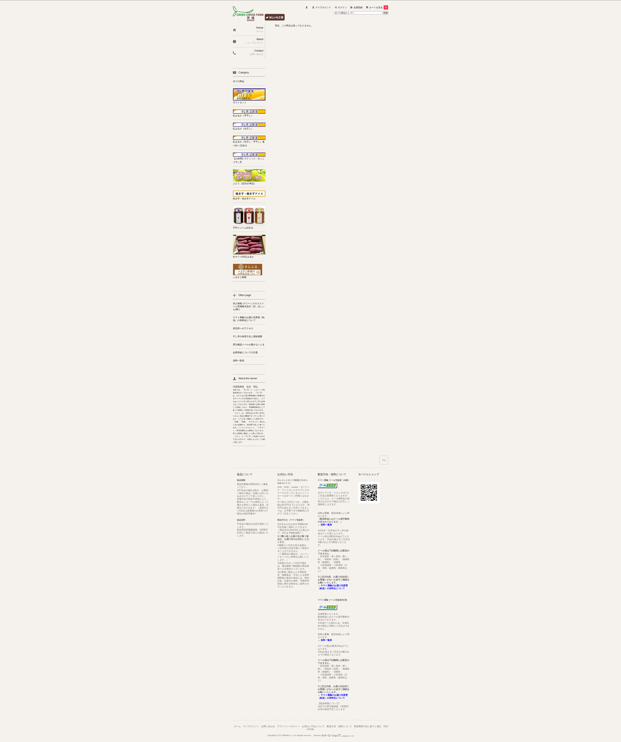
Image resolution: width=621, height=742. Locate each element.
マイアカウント (323, 7)
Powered (317, 735)
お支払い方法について (313, 726)
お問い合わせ (268, 726)
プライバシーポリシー (288, 726)
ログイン (342, 7)
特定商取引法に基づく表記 (367, 726)
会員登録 (358, 7)
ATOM (310, 729)
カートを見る (378, 7)
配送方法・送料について (339, 726)
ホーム (237, 726)
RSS (385, 726)
